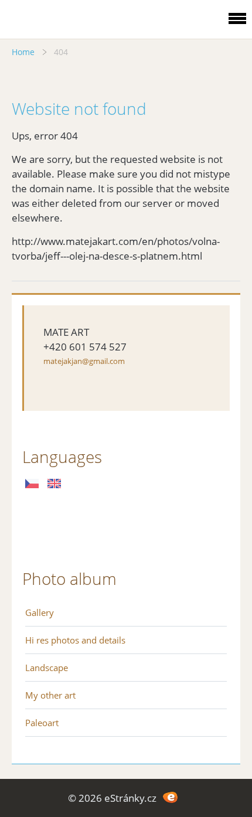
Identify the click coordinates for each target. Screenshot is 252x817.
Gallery (39, 612)
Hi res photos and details (75, 640)
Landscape (46, 667)
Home (23, 51)
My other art (50, 695)
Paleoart (42, 723)
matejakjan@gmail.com (84, 361)
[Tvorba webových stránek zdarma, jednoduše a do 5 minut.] (170, 797)
